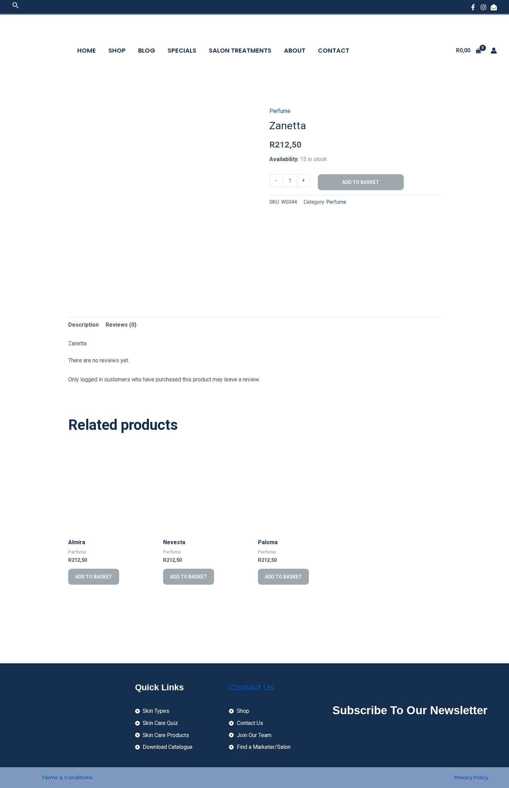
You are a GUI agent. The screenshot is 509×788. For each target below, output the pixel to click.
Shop (117, 50)
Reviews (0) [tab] (121, 324)
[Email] (494, 7)
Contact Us (251, 687)
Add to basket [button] (93, 576)
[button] (15, 6)
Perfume (280, 111)
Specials (182, 50)
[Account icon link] (494, 50)
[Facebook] (473, 7)
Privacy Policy (471, 777)
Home (86, 50)
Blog (146, 50)
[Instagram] (483, 7)
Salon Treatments (240, 50)
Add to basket (360, 182)
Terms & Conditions (67, 777)
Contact (333, 50)
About (294, 50)
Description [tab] (83, 324)
